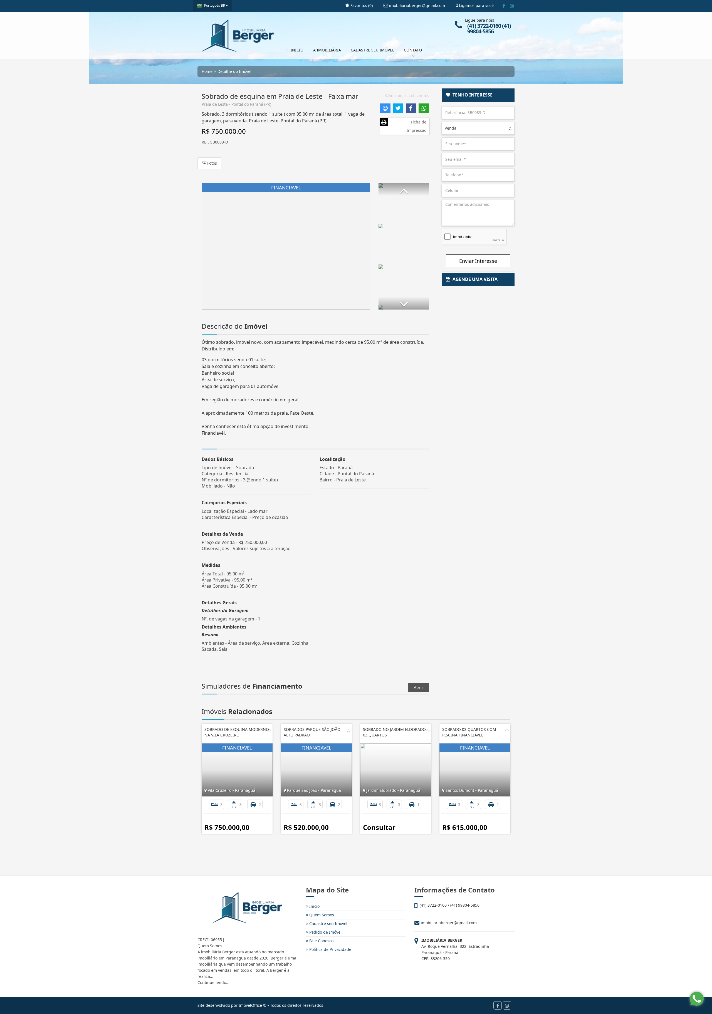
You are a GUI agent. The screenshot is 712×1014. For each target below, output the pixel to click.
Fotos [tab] (211, 163)
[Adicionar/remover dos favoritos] (269, 731)
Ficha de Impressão (416, 126)
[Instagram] (511, 6)
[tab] (478, 95)
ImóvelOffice (250, 1005)
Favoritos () (361, 5)
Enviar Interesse (478, 261)
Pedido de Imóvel (325, 932)
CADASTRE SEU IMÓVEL (372, 50)
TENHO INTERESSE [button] (471, 95)
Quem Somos (321, 914)
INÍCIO (297, 50)
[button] (404, 189)
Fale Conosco (320, 940)
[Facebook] (503, 6)
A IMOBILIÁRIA (327, 50)
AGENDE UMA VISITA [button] (474, 279)
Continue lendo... (213, 982)
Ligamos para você (476, 5)
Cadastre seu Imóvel (327, 923)
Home (207, 71)
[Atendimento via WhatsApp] (697, 999)
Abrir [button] (418, 687)
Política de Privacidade (329, 949)
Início (314, 906)
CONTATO (413, 50)
